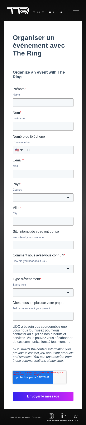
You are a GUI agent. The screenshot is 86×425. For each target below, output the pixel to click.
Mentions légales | (21, 417)
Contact (37, 417)
